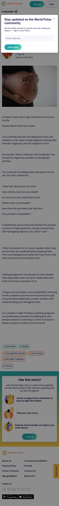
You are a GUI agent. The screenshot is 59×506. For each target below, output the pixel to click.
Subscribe (13, 47)
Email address (13, 38)
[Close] (54, 19)
